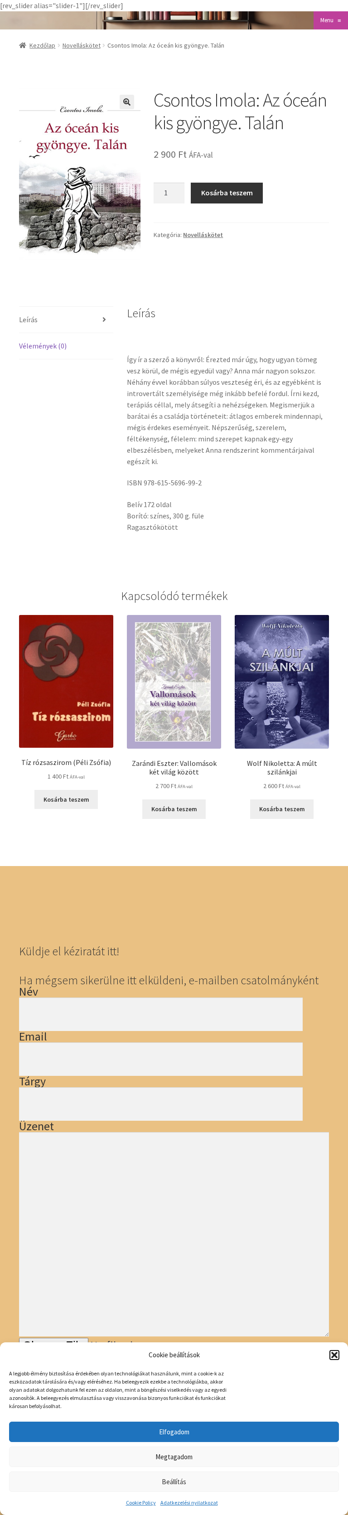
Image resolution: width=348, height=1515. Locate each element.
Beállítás (174, 1481)
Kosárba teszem (227, 192)
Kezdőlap (42, 45)
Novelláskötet (82, 45)
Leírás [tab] (28, 319)
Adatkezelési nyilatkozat (189, 1502)
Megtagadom (174, 1456)
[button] (334, 1355)
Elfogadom (174, 1432)
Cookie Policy (141, 1502)
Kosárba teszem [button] (66, 799)
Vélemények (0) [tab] (43, 345)
